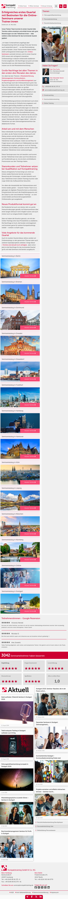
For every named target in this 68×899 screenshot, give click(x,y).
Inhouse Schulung (47, 6)
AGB (12, 892)
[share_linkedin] (40, 897)
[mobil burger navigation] (56, 6)
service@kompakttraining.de (23, 885)
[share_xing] (27, 897)
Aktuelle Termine (29, 276)
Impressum (55, 892)
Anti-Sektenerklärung (23, 892)
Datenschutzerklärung (40, 892)
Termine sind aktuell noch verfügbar (15, 245)
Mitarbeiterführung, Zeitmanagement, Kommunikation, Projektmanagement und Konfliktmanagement (18, 78)
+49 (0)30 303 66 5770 (45, 879)
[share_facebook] (32, 897)
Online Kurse (23, 6)
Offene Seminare (34, 6)
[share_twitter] (36, 897)
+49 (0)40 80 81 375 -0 (12, 879)
